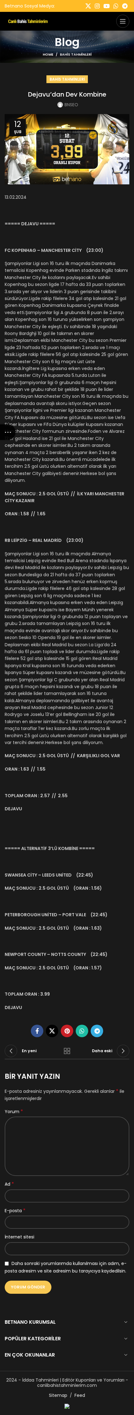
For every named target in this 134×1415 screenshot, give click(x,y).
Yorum (14, 1111)
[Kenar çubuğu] (8, 432)
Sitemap (58, 1395)
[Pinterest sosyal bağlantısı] (67, 1031)
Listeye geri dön (67, 1051)
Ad (9, 1184)
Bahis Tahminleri (76, 54)
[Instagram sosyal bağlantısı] (97, 6)
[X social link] (88, 6)
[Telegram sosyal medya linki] (124, 6)
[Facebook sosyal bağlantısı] (37, 1031)
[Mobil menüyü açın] (122, 21)
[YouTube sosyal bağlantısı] (107, 6)
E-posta (15, 1210)
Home (48, 54)
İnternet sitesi (19, 1237)
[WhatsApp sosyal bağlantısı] (116, 6)
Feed (79, 1395)
